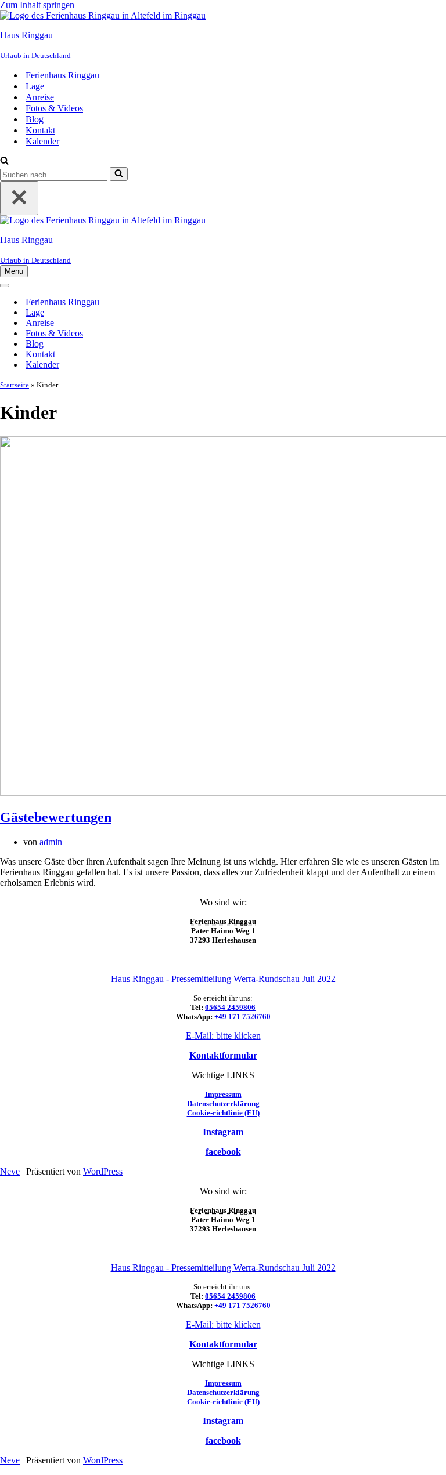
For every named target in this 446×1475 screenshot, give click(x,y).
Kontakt (40, 130)
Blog (35, 119)
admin (50, 842)
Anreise (40, 97)
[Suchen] (4, 161)
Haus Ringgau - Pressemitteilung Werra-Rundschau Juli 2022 (223, 979)
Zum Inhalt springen (37, 5)
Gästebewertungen (56, 817)
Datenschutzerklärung (223, 1103)
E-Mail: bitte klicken (223, 1036)
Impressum (223, 1094)
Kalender (42, 141)
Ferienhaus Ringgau (62, 75)
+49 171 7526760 (242, 1016)
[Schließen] (19, 198)
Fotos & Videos (54, 108)
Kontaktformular (223, 1055)
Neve (10, 1171)
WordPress (103, 1171)
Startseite (14, 384)
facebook (223, 1152)
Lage (35, 86)
